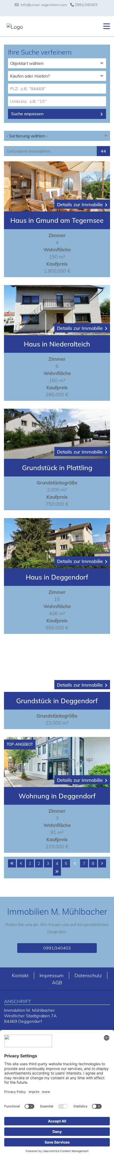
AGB (57, 983)
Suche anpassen (27, 113)
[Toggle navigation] (105, 26)
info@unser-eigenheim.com (43, 4)
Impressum (52, 975)
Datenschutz (88, 975)
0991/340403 (85, 4)
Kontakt (20, 975)
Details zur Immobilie (80, 204)
